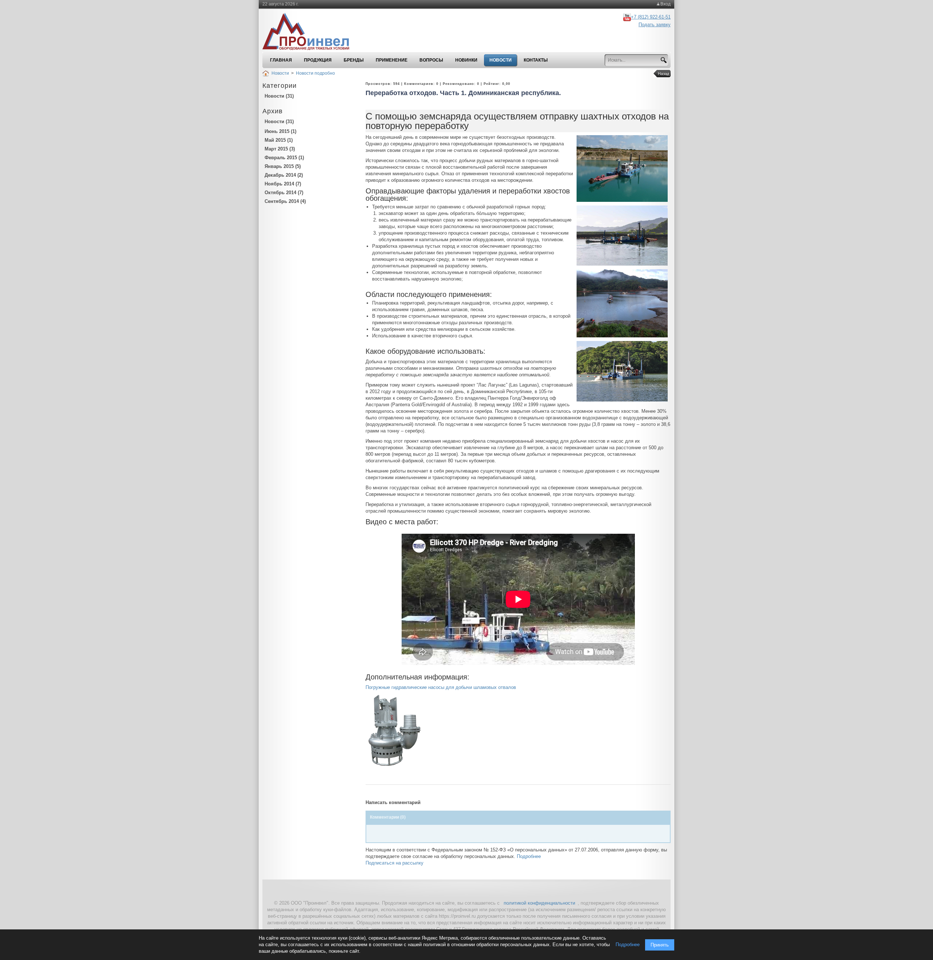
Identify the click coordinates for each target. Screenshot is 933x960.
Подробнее (529, 856)
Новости (280, 73)
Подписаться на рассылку (394, 863)
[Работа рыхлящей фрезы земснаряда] (622, 371)
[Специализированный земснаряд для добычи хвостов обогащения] (622, 168)
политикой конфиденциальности (539, 903)
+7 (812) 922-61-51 (651, 17)
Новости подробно (315, 73)
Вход (665, 4)
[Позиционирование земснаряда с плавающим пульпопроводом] (622, 235)
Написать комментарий (393, 802)
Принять (660, 945)
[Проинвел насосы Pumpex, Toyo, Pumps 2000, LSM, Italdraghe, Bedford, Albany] (310, 32)
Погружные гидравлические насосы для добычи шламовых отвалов (441, 687)
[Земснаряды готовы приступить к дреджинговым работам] (622, 303)
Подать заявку (655, 24)
